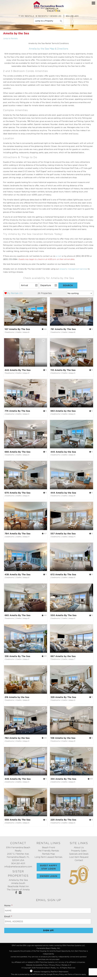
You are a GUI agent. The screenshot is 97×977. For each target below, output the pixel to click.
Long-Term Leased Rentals (48, 857)
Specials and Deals (78, 854)
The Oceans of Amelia (18, 889)
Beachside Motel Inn (18, 886)
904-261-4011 (18, 863)
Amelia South (18, 883)
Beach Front (48, 847)
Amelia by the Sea (18, 880)
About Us (79, 847)
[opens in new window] (16, 893)
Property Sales (78, 850)
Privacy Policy (54, 965)
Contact (79, 860)
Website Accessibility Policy (37, 965)
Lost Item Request (78, 857)
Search (68, 285)
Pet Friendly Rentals (48, 850)
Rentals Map (48, 854)
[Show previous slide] (5, 311)
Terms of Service (74, 974)
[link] (25, 316)
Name (8, 905)
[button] (93, 13)
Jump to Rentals (10, 38)
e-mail (58, 256)
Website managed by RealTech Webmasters (51, 972)
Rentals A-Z (66, 965)
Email (8, 916)
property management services (73, 269)
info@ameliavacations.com (18, 866)
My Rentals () (15, 293)
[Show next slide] (46, 311)
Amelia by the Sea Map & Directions (48, 48)
